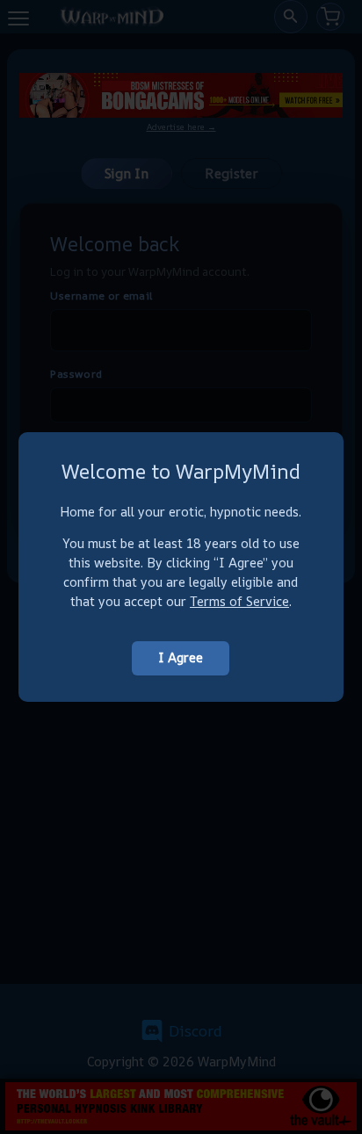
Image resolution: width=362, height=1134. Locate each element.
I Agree (180, 657)
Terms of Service (239, 601)
